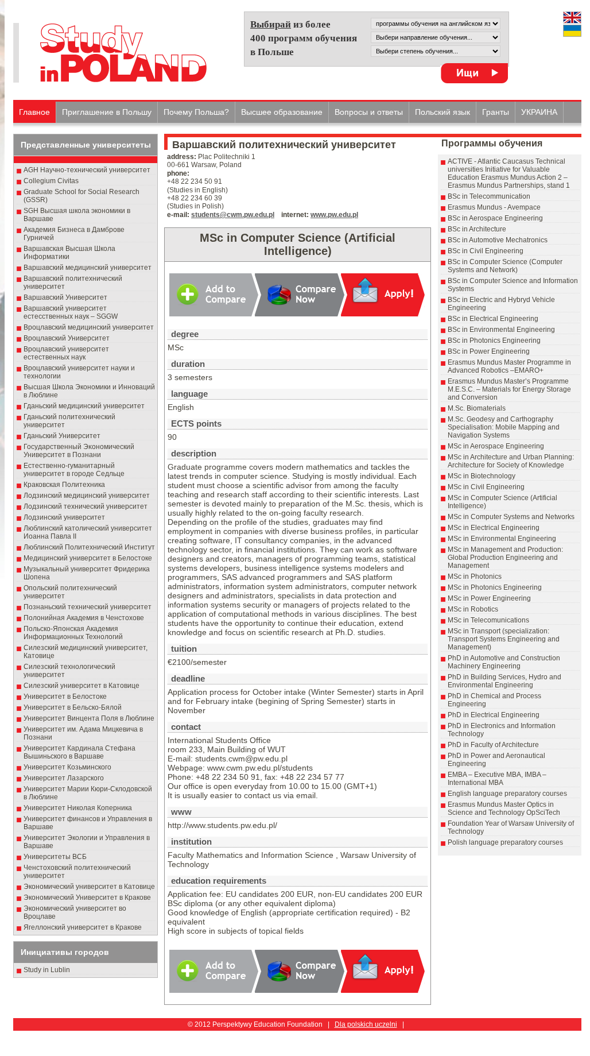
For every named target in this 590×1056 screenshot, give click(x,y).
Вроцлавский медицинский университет (89, 327)
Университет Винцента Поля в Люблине (89, 718)
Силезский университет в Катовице (81, 686)
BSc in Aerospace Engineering (495, 218)
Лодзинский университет (64, 517)
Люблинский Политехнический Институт (89, 547)
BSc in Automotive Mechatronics (498, 240)
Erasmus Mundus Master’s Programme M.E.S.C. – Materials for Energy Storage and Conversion (509, 389)
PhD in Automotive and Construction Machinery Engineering (504, 662)
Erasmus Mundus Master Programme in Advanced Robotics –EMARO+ (509, 366)
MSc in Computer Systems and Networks (511, 517)
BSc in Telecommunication (489, 196)
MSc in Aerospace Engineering (496, 446)
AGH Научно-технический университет (87, 170)
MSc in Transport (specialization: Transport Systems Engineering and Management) (504, 639)
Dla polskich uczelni (366, 1024)
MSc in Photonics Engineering (495, 587)
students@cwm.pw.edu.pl (232, 215)
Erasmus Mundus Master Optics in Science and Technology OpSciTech (504, 808)
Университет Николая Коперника (78, 808)
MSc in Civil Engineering (486, 487)
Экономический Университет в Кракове (87, 897)
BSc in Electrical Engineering (493, 319)
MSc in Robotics (473, 609)
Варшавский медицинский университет (88, 268)
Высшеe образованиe (282, 112)
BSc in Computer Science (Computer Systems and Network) (505, 266)
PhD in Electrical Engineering (493, 715)
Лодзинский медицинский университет (87, 496)
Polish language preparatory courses (505, 842)
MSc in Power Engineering (489, 598)
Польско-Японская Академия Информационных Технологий (73, 633)
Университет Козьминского (67, 767)
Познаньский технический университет (88, 607)
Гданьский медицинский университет (84, 406)
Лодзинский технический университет (86, 506)
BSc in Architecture (477, 229)
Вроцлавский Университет (67, 338)
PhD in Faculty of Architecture (493, 745)
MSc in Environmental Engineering (502, 539)
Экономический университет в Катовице (89, 887)
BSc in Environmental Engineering (501, 330)
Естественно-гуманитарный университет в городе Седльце (74, 470)
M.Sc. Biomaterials (477, 408)
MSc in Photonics (475, 577)
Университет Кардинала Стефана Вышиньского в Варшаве (79, 752)
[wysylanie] (474, 73)
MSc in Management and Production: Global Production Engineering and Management (505, 558)
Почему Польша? (196, 112)
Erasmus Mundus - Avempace (494, 207)
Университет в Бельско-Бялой (73, 707)
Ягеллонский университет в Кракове (83, 927)
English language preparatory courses (507, 794)
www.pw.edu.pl (334, 215)
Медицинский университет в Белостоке (88, 558)
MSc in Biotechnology (481, 476)
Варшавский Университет (65, 297)
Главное (34, 112)
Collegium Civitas (51, 181)
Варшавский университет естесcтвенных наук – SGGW (71, 312)
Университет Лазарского (64, 778)
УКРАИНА (539, 112)
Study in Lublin (47, 970)
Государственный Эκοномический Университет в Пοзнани (79, 451)
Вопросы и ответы (369, 112)
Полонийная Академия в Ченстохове (84, 618)
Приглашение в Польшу (107, 112)
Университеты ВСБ (55, 857)
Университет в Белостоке (65, 697)
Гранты (495, 112)
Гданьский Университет (62, 436)
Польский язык (442, 112)
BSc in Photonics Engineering (494, 340)
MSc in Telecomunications (488, 620)
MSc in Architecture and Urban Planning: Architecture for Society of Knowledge (511, 461)
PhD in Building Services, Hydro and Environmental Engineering (504, 681)
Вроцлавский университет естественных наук (66, 353)
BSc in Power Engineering (489, 351)
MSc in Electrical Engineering (493, 528)
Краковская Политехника (64, 485)
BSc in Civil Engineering (485, 251)
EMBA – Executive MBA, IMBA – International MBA (497, 779)
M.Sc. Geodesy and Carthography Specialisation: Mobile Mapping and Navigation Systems (504, 427)
